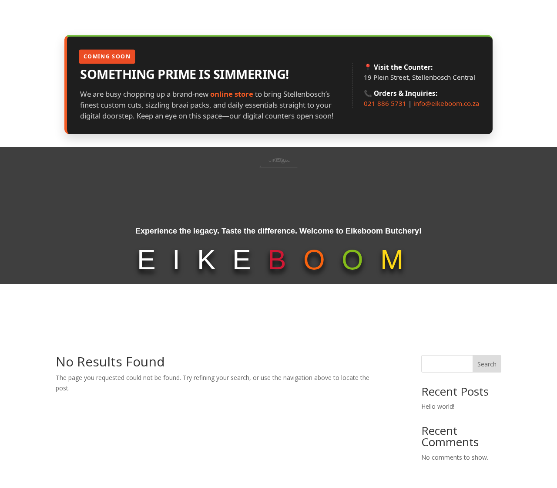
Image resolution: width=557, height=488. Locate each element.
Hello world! (437, 406)
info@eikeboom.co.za (446, 103)
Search (487, 364)
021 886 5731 (385, 103)
